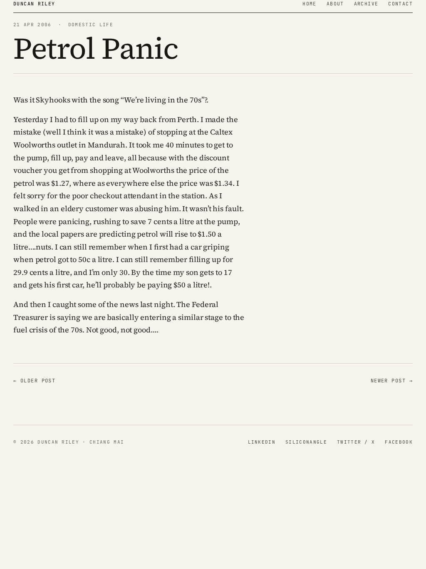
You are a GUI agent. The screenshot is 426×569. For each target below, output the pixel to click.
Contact (400, 3)
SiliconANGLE (306, 442)
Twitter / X (356, 442)
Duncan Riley (34, 3)
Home (309, 3)
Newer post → (392, 380)
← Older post (34, 380)
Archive (366, 3)
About (335, 3)
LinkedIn (262, 442)
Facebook (399, 442)
